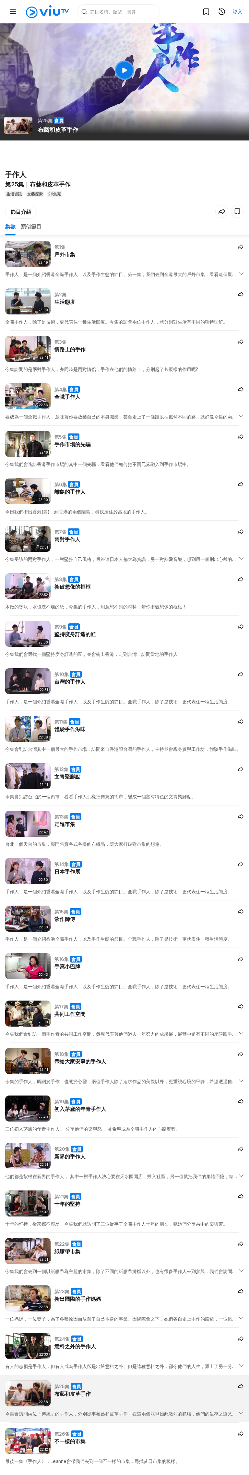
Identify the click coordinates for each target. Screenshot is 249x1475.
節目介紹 (21, 211)
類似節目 (31, 226)
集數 (10, 226)
